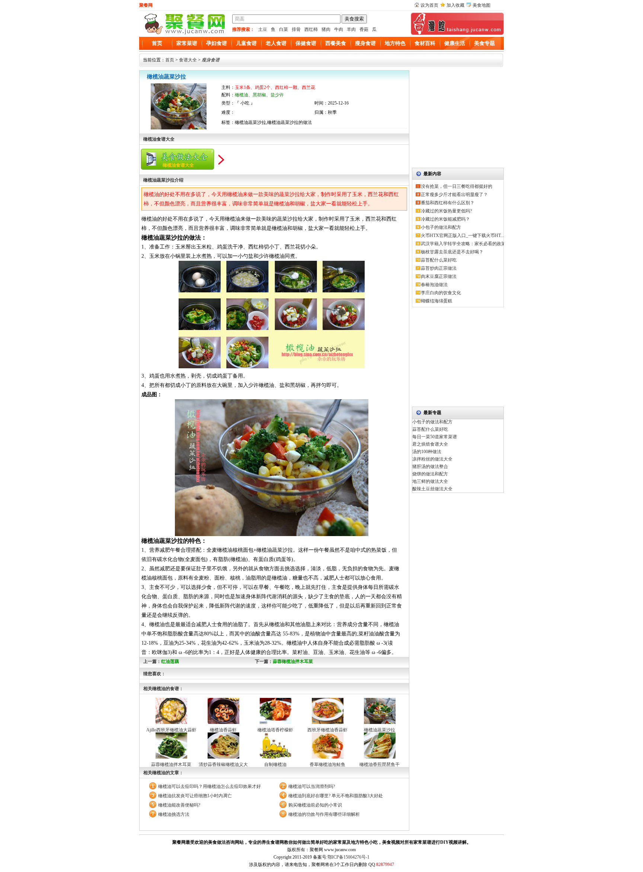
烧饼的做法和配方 (430, 474)
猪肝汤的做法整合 (430, 466)
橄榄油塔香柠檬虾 (275, 729)
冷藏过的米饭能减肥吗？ (445, 219)
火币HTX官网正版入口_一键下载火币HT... (462, 235)
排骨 (296, 29)
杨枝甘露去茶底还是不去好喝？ (452, 251)
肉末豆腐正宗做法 (439, 276)
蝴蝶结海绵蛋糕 (436, 301)
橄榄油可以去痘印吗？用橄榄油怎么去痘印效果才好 (209, 786)
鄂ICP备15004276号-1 (348, 857)
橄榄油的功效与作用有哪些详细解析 (324, 814)
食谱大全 (188, 59)
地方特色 (395, 43)
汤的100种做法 (426, 451)
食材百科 (425, 43)
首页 (157, 43)
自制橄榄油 (275, 764)
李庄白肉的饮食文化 (441, 292)
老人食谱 (276, 43)
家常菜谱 (186, 43)
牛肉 (338, 29)
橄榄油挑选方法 (173, 814)
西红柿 (311, 29)
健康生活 (454, 43)
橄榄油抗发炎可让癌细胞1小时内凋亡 (195, 795)
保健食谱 (305, 43)
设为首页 (429, 5)
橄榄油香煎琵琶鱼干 (379, 764)
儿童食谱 (246, 43)
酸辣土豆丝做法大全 (432, 488)
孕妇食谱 (216, 43)
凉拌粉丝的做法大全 (432, 459)
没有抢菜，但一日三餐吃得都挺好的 (456, 186)
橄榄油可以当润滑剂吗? (311, 786)
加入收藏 (455, 5)
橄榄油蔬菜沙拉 (379, 729)
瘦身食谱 (365, 43)
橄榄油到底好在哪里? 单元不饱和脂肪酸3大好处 (335, 795)
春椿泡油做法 (434, 284)
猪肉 (326, 29)
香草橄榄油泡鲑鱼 (327, 764)
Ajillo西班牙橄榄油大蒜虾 (171, 729)
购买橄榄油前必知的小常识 (315, 805)
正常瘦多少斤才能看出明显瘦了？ (454, 194)
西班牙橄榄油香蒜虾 (327, 729)
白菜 (283, 29)
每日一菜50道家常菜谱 (434, 436)
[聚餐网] (183, 33)
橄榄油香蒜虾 (223, 729)
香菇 (363, 29)
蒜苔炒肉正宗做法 (439, 268)
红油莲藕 (170, 661)
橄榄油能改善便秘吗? (179, 805)
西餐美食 (335, 43)
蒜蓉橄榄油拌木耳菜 (293, 661)
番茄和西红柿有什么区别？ (447, 202)
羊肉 (351, 29)
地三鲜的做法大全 (430, 481)
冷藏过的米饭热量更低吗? (446, 211)
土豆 (262, 29)
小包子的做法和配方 (441, 227)
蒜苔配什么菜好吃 (439, 260)
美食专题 (484, 43)
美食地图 (481, 5)
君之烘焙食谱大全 (430, 444)
